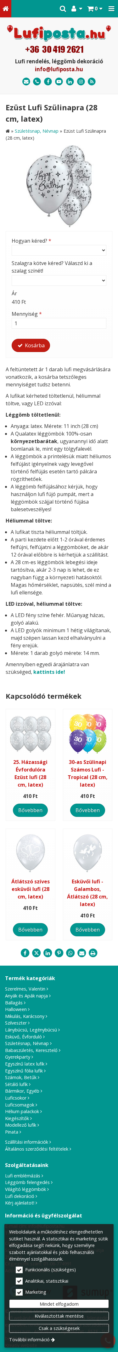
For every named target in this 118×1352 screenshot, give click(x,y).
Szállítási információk (26, 1142)
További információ (29, 1340)
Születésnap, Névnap (27, 1043)
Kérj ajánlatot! (19, 1203)
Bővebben (30, 810)
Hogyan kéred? (31, 240)
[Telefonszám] (37, 81)
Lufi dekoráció (19, 1196)
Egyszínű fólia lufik (24, 1071)
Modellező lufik (20, 1125)
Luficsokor (15, 1098)
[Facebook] (48, 81)
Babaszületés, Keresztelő (31, 1050)
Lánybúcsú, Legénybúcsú (31, 1030)
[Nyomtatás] (93, 953)
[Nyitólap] (5, 8)
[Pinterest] (59, 953)
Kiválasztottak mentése (59, 1316)
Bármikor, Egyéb (22, 1091)
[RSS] (91, 81)
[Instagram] (81, 81)
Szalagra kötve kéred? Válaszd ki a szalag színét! (52, 267)
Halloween (16, 1009)
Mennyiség (27, 313)
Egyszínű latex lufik (24, 1064)
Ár (14, 293)
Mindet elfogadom (59, 1304)
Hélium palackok (22, 1111)
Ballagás (14, 1003)
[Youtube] (59, 81)
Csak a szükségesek (59, 1328)
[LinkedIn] (70, 81)
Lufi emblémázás (22, 1176)
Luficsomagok (19, 1105)
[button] (111, 8)
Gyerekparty (17, 1057)
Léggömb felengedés (27, 1182)
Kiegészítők (17, 1118)
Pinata (11, 1132)
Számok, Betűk (21, 1077)
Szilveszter (16, 1023)
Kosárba (34, 345)
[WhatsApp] (70, 953)
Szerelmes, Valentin (25, 989)
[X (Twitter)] (36, 953)
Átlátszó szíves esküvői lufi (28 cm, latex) (30, 889)
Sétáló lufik (16, 1084)
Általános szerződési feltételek (36, 1149)
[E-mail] (26, 81)
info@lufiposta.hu (59, 69)
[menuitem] (5, 8)
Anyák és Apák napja (26, 996)
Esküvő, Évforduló (23, 1037)
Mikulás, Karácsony (24, 1016)
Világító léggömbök (25, 1189)
